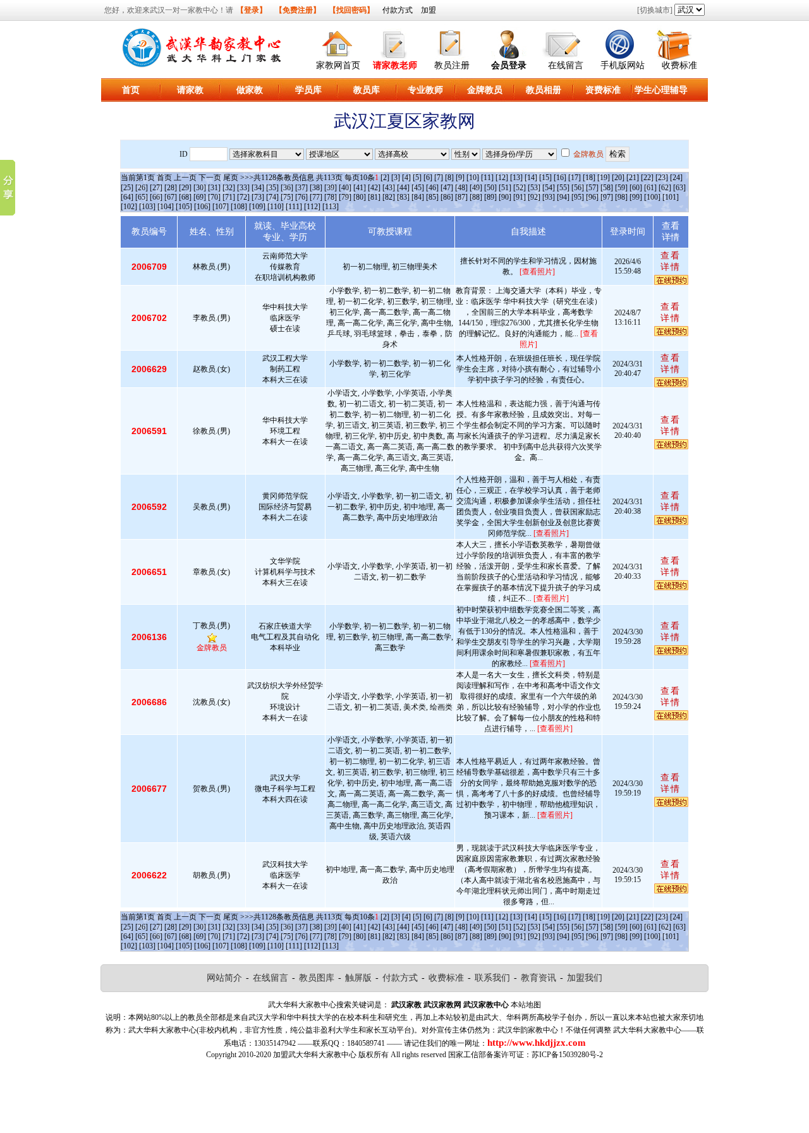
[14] (531, 177)
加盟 (428, 10)
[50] (490, 187)
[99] (636, 197)
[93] (548, 197)
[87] (461, 197)
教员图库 (316, 978)
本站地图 (526, 1004)
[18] (589, 177)
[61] (650, 187)
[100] (652, 197)
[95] (577, 197)
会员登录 (508, 65)
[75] (287, 197)
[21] (632, 177)
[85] (432, 197)
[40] (345, 187)
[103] (147, 206)
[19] (603, 177)
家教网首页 (338, 65)
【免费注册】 (297, 10)
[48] (461, 187)
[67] (170, 197)
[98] (621, 197)
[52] (519, 187)
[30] (199, 187)
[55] (563, 187)
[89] (490, 197)
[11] (487, 177)
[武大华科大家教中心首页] (338, 42)
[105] (184, 206)
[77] (316, 197)
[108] (239, 206)
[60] (636, 187)
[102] (129, 206)
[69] (199, 197)
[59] (621, 187)
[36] (287, 187)
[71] (228, 197)
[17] (574, 177)
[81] (374, 197)
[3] (395, 177)
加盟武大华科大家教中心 (314, 1054)
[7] (438, 177)
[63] (679, 187)
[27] (156, 187)
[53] (534, 187)
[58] (606, 187)
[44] (403, 187)
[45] (417, 187)
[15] (545, 177)
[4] (406, 177)
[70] (214, 197)
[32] (228, 187)
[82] (388, 197)
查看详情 (670, 261)
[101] (670, 197)
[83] (403, 197)
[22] (647, 177)
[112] (312, 206)
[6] (427, 177)
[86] (447, 197)
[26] (141, 187)
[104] (165, 206)
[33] (243, 187)
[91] (519, 197)
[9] (460, 177)
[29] (185, 187)
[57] (592, 187)
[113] (330, 206)
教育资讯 (538, 978)
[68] (185, 197)
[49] (476, 187)
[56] (577, 187)
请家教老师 (395, 65)
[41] (359, 187)
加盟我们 (584, 978)
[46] (432, 187)
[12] (502, 177)
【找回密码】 (351, 10)
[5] (417, 177)
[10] (472, 177)
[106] (202, 206)
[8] (449, 177)
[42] (374, 187)
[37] (301, 187)
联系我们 (492, 978)
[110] (275, 206)
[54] (548, 187)
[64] (127, 197)
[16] (560, 177)
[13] (516, 177)
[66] (156, 197)
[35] (272, 187)
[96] (592, 197)
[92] (534, 197)
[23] (661, 177)
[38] (316, 187)
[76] (301, 197)
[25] (127, 187)
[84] (417, 197)
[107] (220, 206)
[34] (258, 187)
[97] (606, 197)
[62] (665, 187)
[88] (476, 197)
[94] (563, 197)
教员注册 (452, 65)
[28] (170, 187)
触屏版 (358, 978)
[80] (359, 197)
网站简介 (224, 978)
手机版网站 (622, 65)
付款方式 (397, 10)
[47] (447, 187)
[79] (345, 197)
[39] (330, 187)
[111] (294, 206)
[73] (258, 197)
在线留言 (565, 65)
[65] (141, 197)
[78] (330, 197)
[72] (243, 197)
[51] (505, 187)
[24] (676, 177)
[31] (214, 187)
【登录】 (251, 10)
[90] (505, 197)
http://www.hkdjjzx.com (536, 1043)
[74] (272, 197)
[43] (388, 187)
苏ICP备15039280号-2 (567, 1054)
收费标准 (679, 65)
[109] (257, 206)
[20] (618, 177)
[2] (384, 177)
